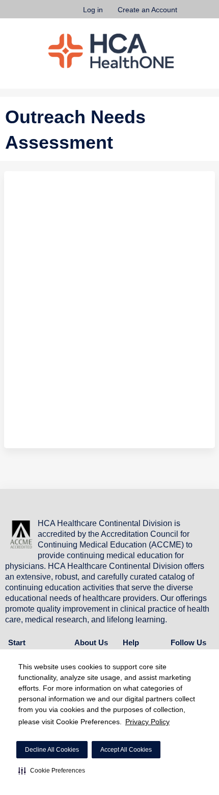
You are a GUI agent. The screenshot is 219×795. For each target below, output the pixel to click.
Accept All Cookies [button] (126, 749)
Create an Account (147, 9)
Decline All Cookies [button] (52, 749)
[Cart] (189, 14)
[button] (51, 770)
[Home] (111, 51)
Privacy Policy (147, 722)
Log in (93, 9)
